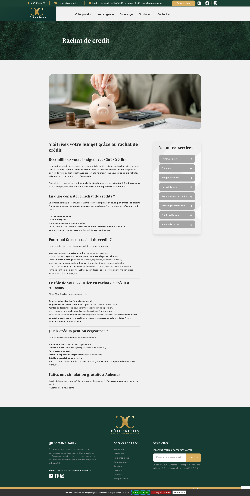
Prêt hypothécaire (170, 215)
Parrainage (126, 14)
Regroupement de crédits (174, 196)
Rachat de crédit (170, 187)
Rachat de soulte (170, 224)
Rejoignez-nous (121, 458)
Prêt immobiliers (170, 159)
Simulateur (145, 14)
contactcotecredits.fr (69, 3)
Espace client (183, 3)
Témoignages (120, 462)
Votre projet (82, 14)
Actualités (118, 466)
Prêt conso (167, 168)
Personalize (179, 492)
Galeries (118, 474)
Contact (162, 14)
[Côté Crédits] (37, 13)
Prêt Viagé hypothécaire (173, 205)
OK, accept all (141, 492)
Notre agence (106, 14)
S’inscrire (193, 457)
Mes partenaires (121, 478)
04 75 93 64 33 (38, 3)
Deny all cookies (162, 492)
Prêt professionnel (171, 177)
